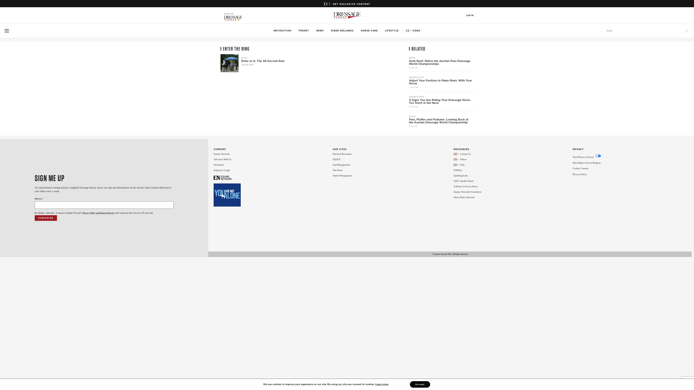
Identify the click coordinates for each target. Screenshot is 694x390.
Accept (420, 384)
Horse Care (369, 30)
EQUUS (336, 159)
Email (39, 199)
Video (416, 30)
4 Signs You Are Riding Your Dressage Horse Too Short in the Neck (439, 101)
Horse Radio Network (464, 197)
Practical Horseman (342, 154)
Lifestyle (392, 30)
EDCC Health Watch (464, 181)
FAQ (462, 164)
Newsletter (219, 164)
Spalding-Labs (461, 175)
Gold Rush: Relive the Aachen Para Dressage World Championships (439, 62)
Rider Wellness (342, 30)
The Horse (338, 170)
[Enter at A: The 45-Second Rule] (229, 63)
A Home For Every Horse (466, 186)
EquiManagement (341, 164)
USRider (458, 170)
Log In (470, 15)
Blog (244, 58)
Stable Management (342, 175)
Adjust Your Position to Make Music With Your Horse (440, 82)
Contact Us (465, 154)
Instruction (282, 30)
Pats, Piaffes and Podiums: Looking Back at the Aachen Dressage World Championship (438, 121)
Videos (463, 159)
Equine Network (222, 154)
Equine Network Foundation (467, 191)
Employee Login (222, 170)
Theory (303, 30)
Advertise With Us (222, 159)
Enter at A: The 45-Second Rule (262, 61)
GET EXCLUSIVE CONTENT (351, 4)
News (320, 30)
